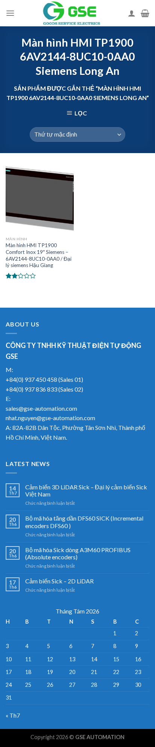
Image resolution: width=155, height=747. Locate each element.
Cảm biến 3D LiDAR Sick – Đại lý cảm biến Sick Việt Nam (86, 490)
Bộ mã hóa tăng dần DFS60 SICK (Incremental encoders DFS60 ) (84, 522)
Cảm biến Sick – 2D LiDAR (59, 581)
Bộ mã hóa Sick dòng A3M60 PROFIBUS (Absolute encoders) (78, 553)
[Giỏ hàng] (145, 13)
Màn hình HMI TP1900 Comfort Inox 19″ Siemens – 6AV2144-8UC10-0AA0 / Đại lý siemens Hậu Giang (38, 255)
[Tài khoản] (131, 13)
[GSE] (71, 13)
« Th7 (13, 715)
